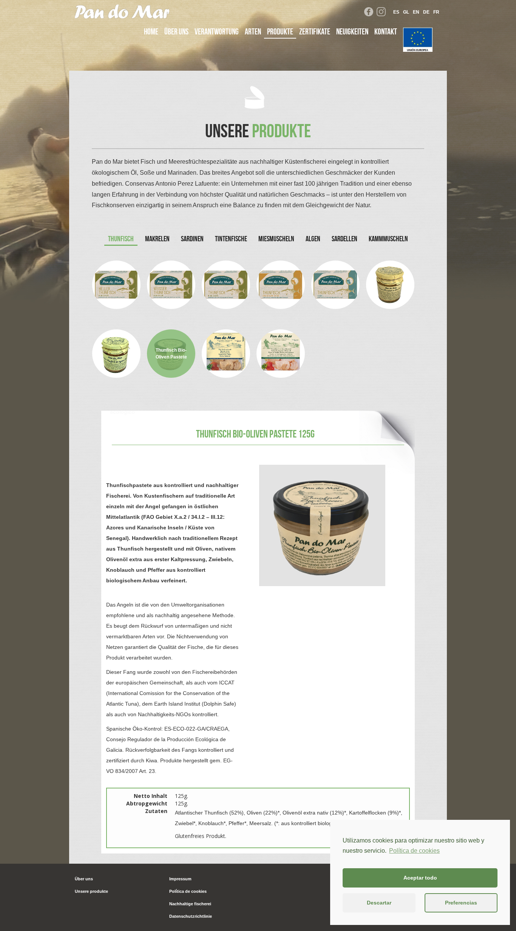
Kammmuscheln (388, 238)
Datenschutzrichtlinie (190, 916)
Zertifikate (314, 31)
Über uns (176, 31)
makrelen (157, 238)
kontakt (385, 31)
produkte (280, 31)
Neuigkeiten (352, 31)
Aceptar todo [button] (420, 878)
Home (151, 31)
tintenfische (231, 238)
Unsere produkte (91, 891)
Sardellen (344, 238)
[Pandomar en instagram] (381, 11)
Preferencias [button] (461, 903)
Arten (253, 31)
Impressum (180, 879)
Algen (313, 238)
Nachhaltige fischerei (190, 904)
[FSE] (418, 40)
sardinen (192, 238)
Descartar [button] (379, 903)
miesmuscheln (276, 238)
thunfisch (121, 238)
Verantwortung (217, 31)
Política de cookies (414, 850)
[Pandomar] (122, 9)
